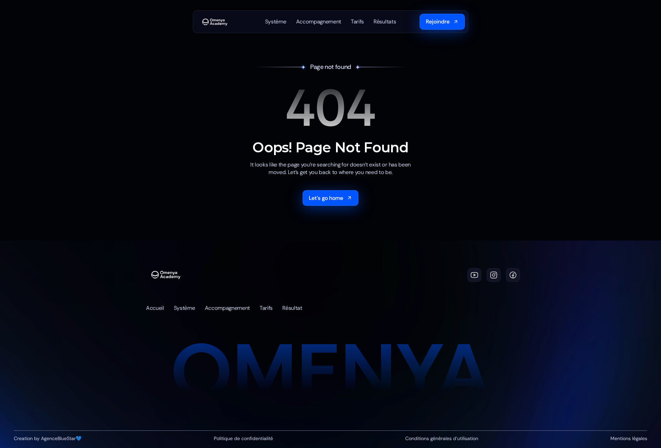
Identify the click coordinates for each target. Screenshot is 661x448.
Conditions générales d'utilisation (441, 438)
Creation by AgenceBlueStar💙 (48, 438)
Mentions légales (628, 438)
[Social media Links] (474, 275)
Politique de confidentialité (243, 438)
